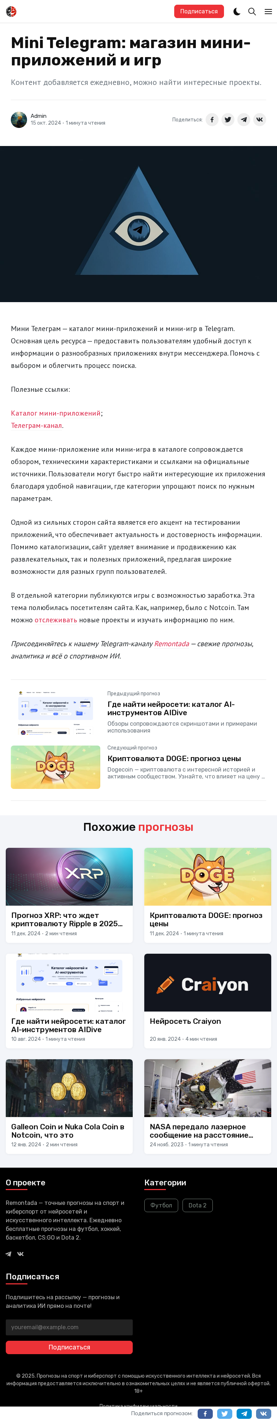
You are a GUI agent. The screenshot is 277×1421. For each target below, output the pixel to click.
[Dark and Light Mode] (237, 11)
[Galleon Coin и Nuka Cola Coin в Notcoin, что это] (69, 1106)
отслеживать (56, 619)
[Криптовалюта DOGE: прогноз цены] (138, 767)
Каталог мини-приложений (56, 413)
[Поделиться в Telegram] (243, 119)
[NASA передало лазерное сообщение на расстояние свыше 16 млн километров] (207, 1106)
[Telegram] (8, 1254)
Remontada (171, 643)
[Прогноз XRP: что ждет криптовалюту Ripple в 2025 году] (69, 895)
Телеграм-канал (36, 425)
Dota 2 (198, 1205)
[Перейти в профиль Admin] (19, 120)
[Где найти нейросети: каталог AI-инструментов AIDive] (69, 1001)
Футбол (161, 1205)
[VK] (20, 1254)
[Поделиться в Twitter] (227, 119)
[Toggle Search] (252, 11)
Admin (39, 116)
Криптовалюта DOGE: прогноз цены (174, 758)
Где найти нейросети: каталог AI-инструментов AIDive (171, 708)
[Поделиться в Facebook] (212, 119)
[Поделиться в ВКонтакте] (259, 119)
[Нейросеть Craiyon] (207, 1001)
